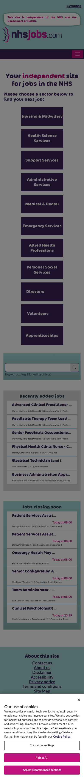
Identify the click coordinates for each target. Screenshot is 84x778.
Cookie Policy (61, 736)
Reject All (42, 757)
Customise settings (42, 745)
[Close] (79, 700)
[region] (42, 736)
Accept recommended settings (42, 770)
